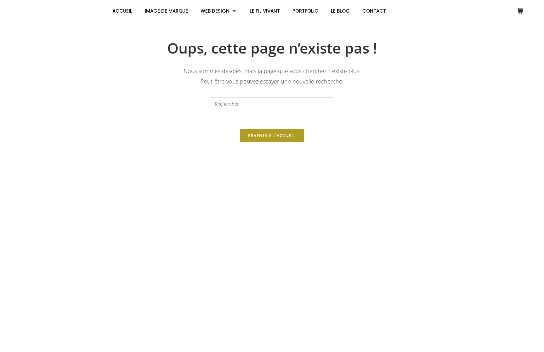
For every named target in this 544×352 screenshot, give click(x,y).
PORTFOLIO (305, 11)
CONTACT (374, 11)
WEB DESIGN (215, 11)
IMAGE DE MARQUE (166, 11)
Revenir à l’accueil (272, 135)
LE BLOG (340, 11)
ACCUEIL (122, 11)
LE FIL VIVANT (265, 11)
